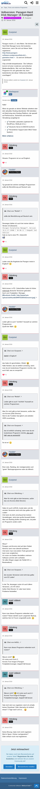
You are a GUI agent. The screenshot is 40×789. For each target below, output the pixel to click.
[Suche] (26, 3)
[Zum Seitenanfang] (36, 786)
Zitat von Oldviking (14, 493)
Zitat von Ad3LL (13, 642)
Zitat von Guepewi (14, 351)
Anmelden (9, 767)
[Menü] (37, 3)
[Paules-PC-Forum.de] (6, 3)
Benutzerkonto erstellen (26, 767)
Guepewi (28, 18)
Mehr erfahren (7, 136)
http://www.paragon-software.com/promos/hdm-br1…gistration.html (14, 55)
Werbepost (13, 92)
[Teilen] (37, 24)
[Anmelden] (31, 3)
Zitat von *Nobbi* (13, 211)
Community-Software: (20, 785)
